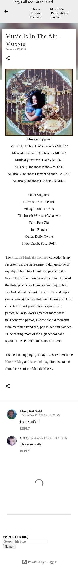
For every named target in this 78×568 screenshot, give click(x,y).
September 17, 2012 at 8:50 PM (49, 438)
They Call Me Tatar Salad (32, 2)
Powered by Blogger (41, 562)
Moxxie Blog (14, 362)
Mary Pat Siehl (31, 411)
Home (36, 9)
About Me (57, 9)
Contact (56, 17)
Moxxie (16, 257)
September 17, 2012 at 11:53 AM (41, 415)
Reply (25, 428)
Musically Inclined (35, 257)
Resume (35, 13)
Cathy (24, 438)
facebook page (40, 362)
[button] (7, 59)
